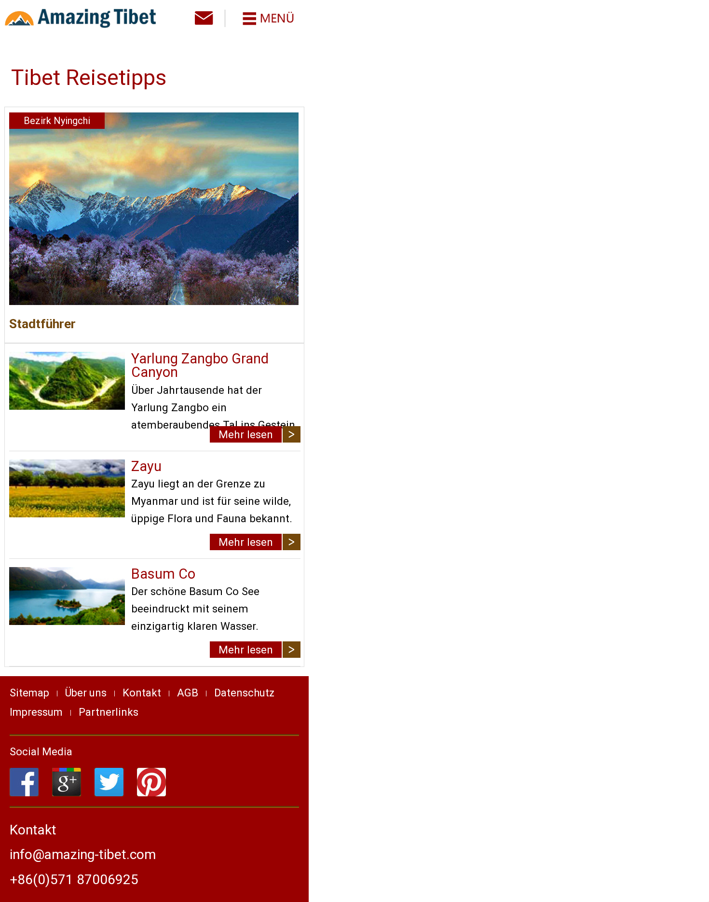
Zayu (146, 466)
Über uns (86, 693)
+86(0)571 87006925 (74, 880)
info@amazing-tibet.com (83, 854)
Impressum (36, 712)
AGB (187, 693)
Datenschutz (244, 693)
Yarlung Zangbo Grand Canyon (200, 365)
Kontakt (142, 693)
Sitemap (29, 693)
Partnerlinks (108, 712)
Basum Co (163, 574)
